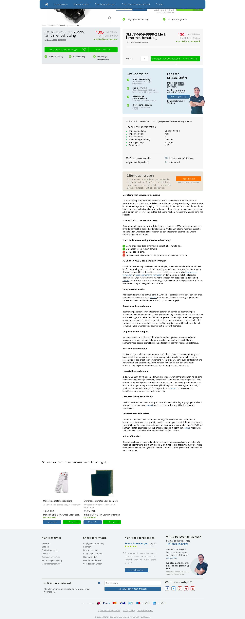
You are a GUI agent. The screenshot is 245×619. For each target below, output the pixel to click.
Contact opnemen (50, 550)
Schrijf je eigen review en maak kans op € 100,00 (172, 121)
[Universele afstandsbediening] (62, 482)
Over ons (46, 553)
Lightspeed (145, 617)
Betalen (45, 546)
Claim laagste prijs (178, 96)
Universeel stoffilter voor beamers (101, 500)
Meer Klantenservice (51, 563)
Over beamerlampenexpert (136, 4)
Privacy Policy (129, 610)
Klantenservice (81, 4)
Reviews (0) (144, 121)
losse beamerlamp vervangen (148, 275)
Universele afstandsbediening (57, 500)
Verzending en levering (52, 560)
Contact (160, 4)
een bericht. (171, 558)
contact (125, 280)
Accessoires (60, 4)
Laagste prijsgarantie (93, 553)
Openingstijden (90, 557)
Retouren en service (51, 557)
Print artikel (174, 162)
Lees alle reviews (136, 570)
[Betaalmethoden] (82, 603)
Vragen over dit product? (137, 162)
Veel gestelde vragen (92, 563)
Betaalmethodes (145, 610)
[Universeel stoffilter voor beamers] (102, 482)
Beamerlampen (90, 550)
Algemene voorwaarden (109, 610)
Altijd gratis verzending (138, 19)
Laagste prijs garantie (177, 19)
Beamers (87, 546)
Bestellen (46, 543)
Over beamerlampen (105, 4)
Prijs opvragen (188, 178)
